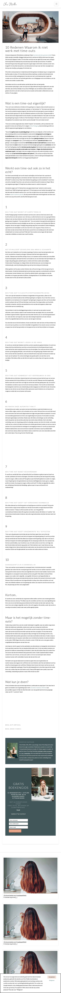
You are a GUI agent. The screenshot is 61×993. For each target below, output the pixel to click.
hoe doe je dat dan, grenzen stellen (42, 55)
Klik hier (44, 687)
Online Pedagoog (34, 126)
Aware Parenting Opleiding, (30, 751)
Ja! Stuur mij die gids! (15, 831)
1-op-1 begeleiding (25, 753)
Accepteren (52, 977)
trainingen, (40, 751)
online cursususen (47, 751)
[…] (16, 897)
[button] (56, 4)
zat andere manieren (35, 687)
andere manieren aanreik (16, 194)
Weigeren (51, 980)
